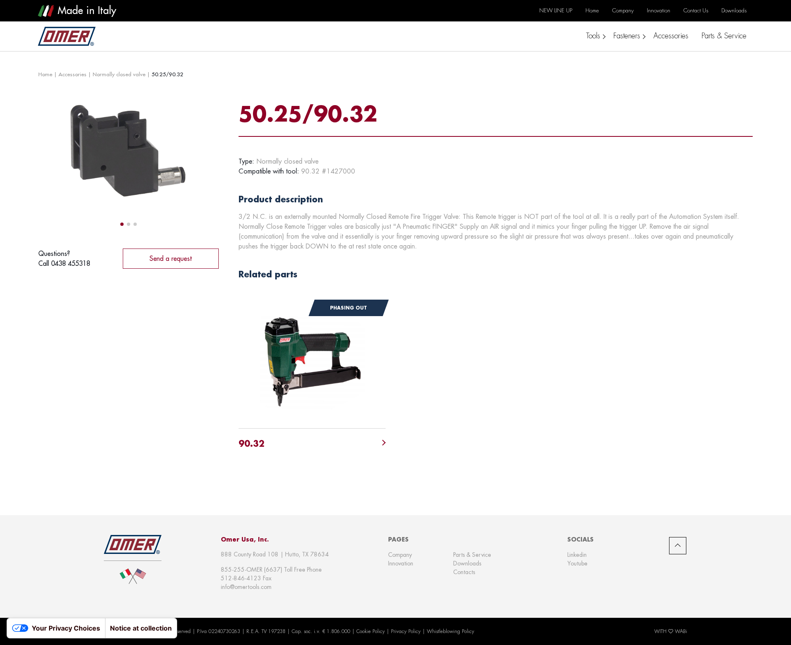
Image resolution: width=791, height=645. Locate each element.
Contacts (464, 572)
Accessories (73, 74)
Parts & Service (472, 554)
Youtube (577, 563)
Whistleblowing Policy (450, 631)
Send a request (171, 258)
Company (400, 554)
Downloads (467, 563)
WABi (681, 631)
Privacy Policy (406, 631)
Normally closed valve (119, 74)
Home (45, 74)
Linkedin (577, 554)
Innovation (400, 563)
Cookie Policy (370, 631)
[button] (122, 224)
